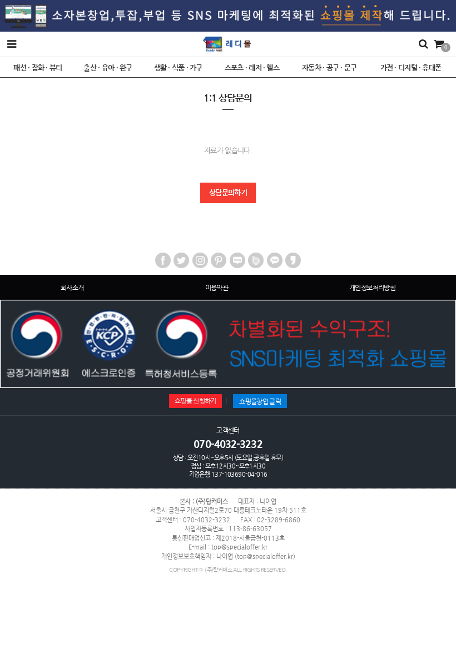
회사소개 (72, 287)
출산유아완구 (107, 67)
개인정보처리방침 (372, 287)
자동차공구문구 (329, 67)
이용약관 (216, 287)
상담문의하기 (228, 192)
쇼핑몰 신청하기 (195, 401)
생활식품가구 (178, 67)
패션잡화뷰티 (37, 67)
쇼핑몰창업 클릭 (260, 401)
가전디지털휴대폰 (411, 67)
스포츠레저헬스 (252, 67)
